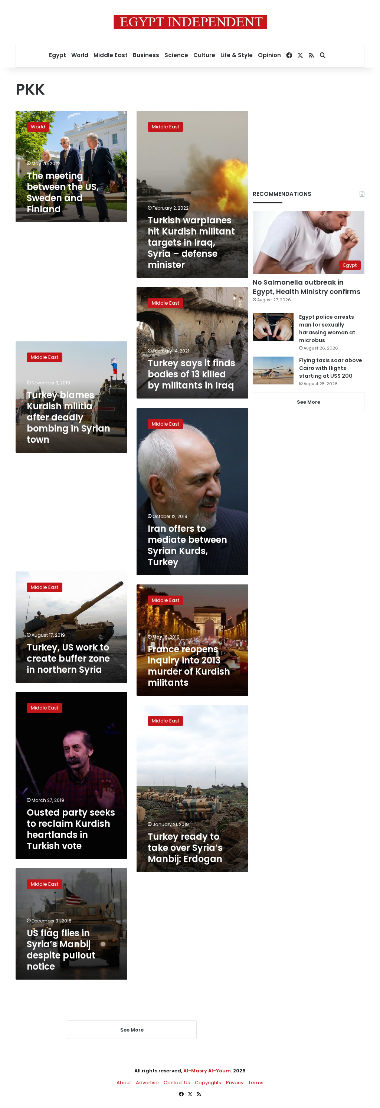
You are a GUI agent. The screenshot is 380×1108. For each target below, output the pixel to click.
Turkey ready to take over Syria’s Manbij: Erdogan (185, 847)
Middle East (111, 55)
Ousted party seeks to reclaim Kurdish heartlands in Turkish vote (71, 829)
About (124, 1082)
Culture (204, 55)
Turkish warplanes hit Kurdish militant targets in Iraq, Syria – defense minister (191, 242)
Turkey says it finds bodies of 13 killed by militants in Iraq (191, 374)
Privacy (234, 1082)
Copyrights (208, 1082)
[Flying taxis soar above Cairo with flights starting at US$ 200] (273, 370)
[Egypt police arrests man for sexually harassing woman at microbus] (273, 327)
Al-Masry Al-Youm (207, 1070)
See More (308, 402)
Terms (255, 1082)
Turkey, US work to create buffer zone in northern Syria (68, 658)
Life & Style (236, 55)
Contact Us (177, 1082)
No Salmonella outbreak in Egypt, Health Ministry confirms (306, 287)
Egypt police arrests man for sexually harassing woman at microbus (327, 328)
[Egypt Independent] (190, 22)
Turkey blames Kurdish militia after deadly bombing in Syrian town (68, 417)
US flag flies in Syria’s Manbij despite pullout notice (61, 950)
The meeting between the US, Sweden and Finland (63, 192)
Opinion (269, 55)
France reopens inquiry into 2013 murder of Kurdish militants (189, 666)
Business (146, 55)
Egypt (57, 55)
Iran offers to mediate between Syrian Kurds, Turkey (187, 545)
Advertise (147, 1082)
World (79, 55)
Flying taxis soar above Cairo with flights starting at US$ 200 (330, 368)
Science (176, 55)
